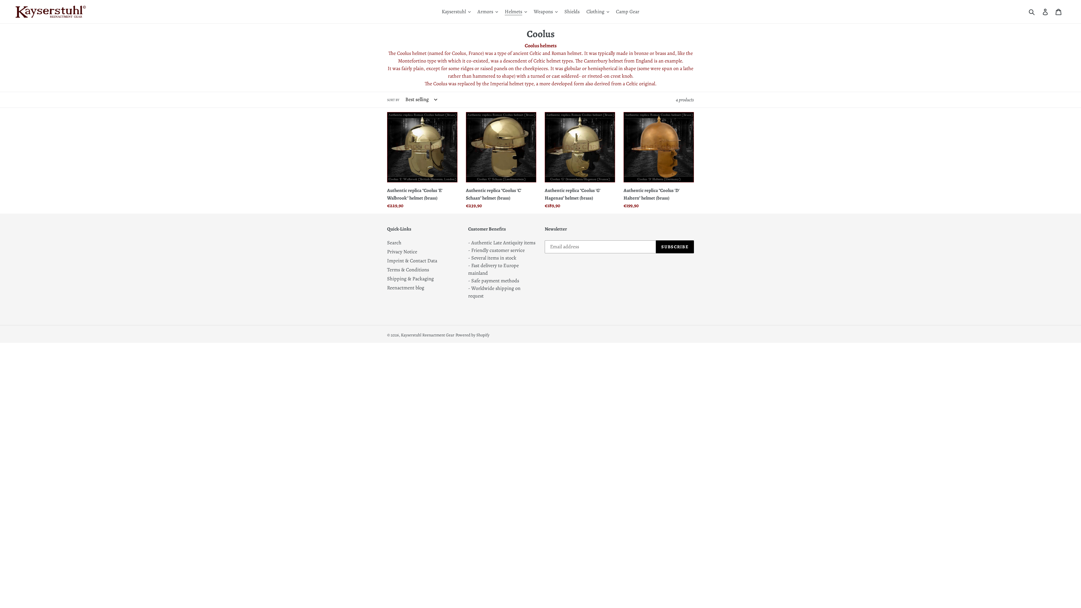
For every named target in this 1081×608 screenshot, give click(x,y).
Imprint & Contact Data (412, 260)
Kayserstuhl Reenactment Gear (427, 335)
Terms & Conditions (408, 269)
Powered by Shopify (472, 335)
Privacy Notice (402, 251)
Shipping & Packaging (410, 278)
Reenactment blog (405, 287)
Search (394, 242)
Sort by (393, 100)
